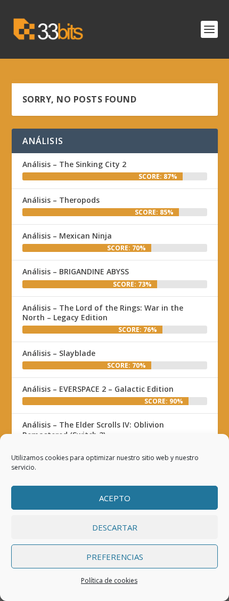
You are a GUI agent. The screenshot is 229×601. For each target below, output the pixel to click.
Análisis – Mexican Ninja (67, 236)
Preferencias (114, 556)
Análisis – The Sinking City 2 (74, 164)
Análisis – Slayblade (58, 353)
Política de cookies (109, 580)
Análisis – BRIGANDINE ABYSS (75, 271)
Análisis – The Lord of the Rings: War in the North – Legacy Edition (102, 312)
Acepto (114, 498)
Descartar (114, 527)
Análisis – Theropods (61, 200)
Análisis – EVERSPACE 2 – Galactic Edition (98, 389)
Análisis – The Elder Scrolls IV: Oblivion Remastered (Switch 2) (93, 429)
